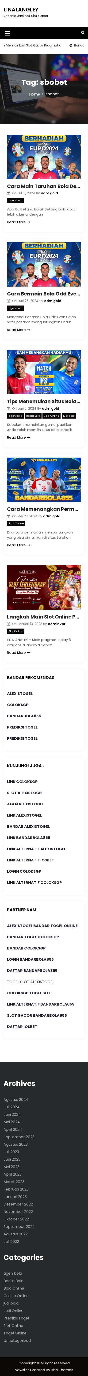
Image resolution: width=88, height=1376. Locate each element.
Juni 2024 (12, 1114)
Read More (16, 222)
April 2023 (13, 1174)
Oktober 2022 (16, 1219)
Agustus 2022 (16, 1234)
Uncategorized (17, 1340)
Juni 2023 (12, 1159)
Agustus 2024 (16, 1099)
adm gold (49, 193)
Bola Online (51, 416)
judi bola (69, 416)
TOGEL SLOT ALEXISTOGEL (30, 982)
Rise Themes (62, 1369)
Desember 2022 (18, 1204)
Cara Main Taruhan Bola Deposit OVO (44, 186)
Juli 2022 (11, 1241)
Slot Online (15, 631)
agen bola (15, 200)
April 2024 (13, 1129)
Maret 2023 (14, 1181)
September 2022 (19, 1226)
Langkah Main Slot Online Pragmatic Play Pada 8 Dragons (44, 616)
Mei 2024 (12, 1122)
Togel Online (15, 1333)
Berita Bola (33, 416)
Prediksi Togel (16, 1318)
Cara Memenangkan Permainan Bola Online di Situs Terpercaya (44, 509)
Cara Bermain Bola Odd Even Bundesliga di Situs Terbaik (44, 293)
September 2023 (19, 1137)
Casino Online (16, 1295)
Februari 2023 (16, 1189)
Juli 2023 (11, 1152)
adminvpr (56, 624)
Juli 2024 (11, 1107)
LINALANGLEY (21, 9)
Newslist (22, 1369)
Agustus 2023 (16, 1144)
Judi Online (16, 523)
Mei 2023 (11, 1167)
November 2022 (18, 1211)
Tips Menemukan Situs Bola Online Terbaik (44, 401)
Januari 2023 (15, 1196)
